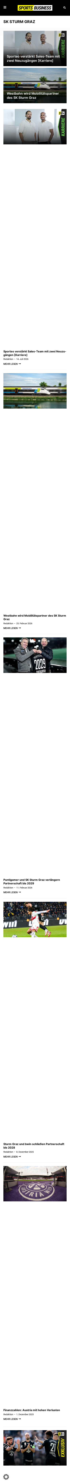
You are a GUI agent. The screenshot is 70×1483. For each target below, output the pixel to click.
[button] (64, 8)
